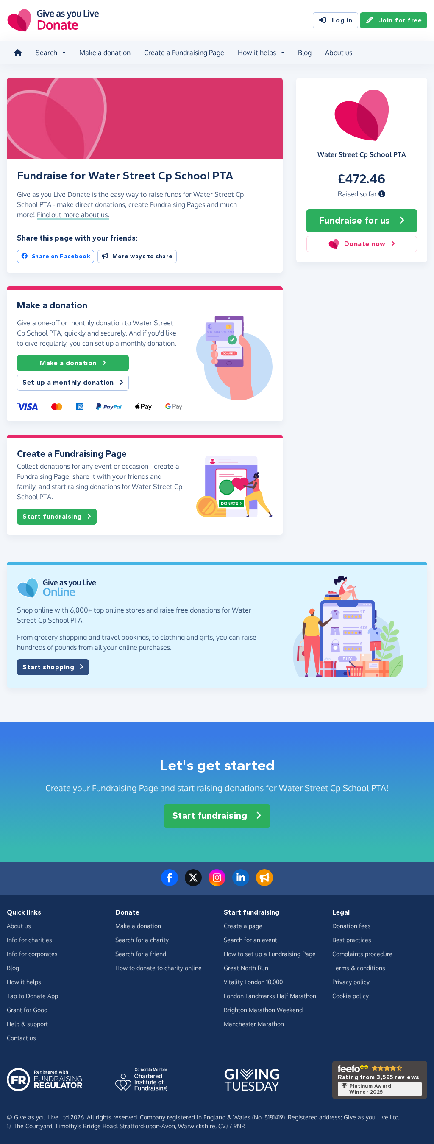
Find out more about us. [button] (73, 214)
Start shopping (48, 667)
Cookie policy (350, 995)
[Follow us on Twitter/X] (193, 882)
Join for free (400, 20)
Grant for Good (27, 1009)
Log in (342, 20)
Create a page (243, 925)
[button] (381, 194)
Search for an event (250, 939)
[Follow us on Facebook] (169, 882)
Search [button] (46, 52)
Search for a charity (142, 939)
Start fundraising (52, 516)
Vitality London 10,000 (253, 981)
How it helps (24, 981)
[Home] (18, 52)
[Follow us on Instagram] (217, 882)
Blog (305, 52)
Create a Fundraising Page (184, 52)
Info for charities (29, 939)
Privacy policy (351, 981)
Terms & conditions (358, 967)
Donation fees (351, 925)
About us (338, 52)
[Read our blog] (264, 882)
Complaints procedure (362, 953)
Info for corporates (32, 953)
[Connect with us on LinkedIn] (240, 882)
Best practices (351, 939)
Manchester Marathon (254, 1023)
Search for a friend (140, 953)
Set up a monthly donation (68, 382)
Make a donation (105, 52)
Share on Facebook (61, 256)
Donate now (365, 244)
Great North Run (246, 967)
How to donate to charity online (158, 967)
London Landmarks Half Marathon (270, 995)
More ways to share (142, 256)
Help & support (27, 1023)
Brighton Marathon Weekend (263, 1009)
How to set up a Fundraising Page (270, 953)
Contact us (21, 1037)
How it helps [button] (257, 52)
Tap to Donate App (32, 995)
